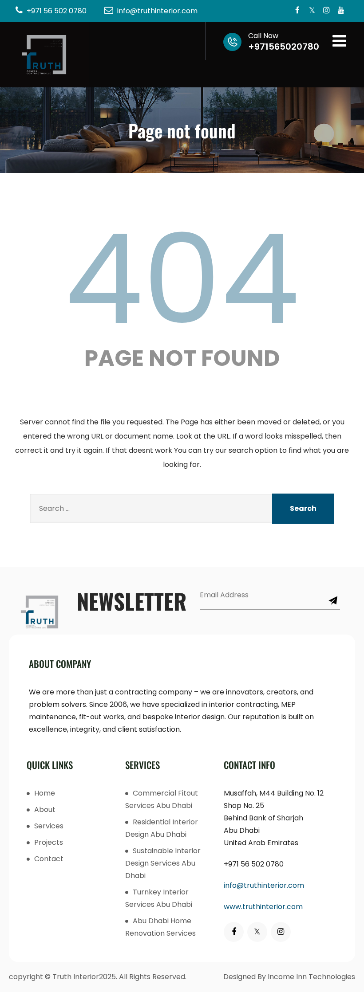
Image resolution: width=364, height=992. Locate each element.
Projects (48, 842)
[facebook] (297, 11)
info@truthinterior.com (264, 885)
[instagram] (326, 11)
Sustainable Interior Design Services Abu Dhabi (163, 863)
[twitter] (312, 11)
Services (48, 826)
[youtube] (341, 11)
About (44, 809)
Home (44, 793)
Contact (48, 859)
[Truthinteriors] (44, 54)
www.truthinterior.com (263, 907)
